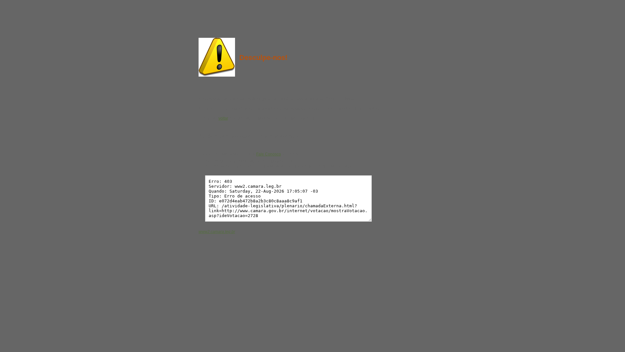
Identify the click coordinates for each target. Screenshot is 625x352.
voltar (223, 118)
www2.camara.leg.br (217, 231)
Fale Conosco (268, 154)
